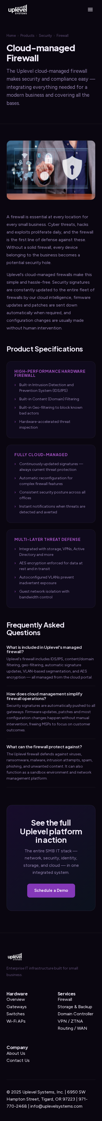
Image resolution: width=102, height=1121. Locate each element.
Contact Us (18, 1060)
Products (27, 36)
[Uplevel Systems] (17, 9)
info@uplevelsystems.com (56, 1106)
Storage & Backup (75, 1006)
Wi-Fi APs (16, 1021)
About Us (16, 1053)
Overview (16, 999)
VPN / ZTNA (70, 1021)
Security (45, 36)
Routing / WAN (72, 1028)
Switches (16, 1013)
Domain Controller (75, 1013)
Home (11, 36)
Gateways (17, 1006)
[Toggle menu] (90, 9)
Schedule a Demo (51, 890)
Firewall (65, 999)
